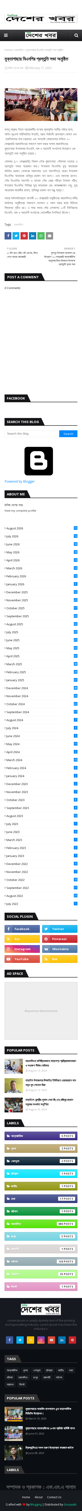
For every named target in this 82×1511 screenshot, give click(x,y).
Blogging (36, 1504)
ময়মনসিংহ (19, 50)
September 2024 (41, 712)
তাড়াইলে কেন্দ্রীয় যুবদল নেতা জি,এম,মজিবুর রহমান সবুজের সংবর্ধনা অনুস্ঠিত (49, 1102)
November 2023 (41, 792)
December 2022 (41, 864)
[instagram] (22, 949)
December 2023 (41, 784)
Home (9, 50)
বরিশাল (37, 1211)
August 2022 (41, 896)
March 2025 (41, 664)
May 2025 (41, 648)
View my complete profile (20, 510)
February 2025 (41, 672)
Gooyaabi (70, 1504)
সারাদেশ (37, 1274)
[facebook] (22, 929)
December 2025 (41, 592)
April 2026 (41, 560)
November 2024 (41, 696)
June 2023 (41, 832)
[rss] (22, 939)
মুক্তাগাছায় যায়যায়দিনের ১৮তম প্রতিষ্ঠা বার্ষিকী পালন (50, 1428)
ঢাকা (37, 1199)
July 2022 (41, 904)
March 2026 (41, 568)
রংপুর (37, 1236)
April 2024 (41, 752)
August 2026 (41, 528)
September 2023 (41, 808)
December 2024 (41, 688)
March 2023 (41, 840)
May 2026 (41, 552)
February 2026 (41, 576)
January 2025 (41, 680)
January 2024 (41, 776)
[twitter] (59, 929)
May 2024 (41, 744)
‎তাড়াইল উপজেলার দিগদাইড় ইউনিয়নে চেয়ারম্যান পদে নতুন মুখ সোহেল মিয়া (51, 1082)
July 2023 (41, 824)
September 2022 (41, 888)
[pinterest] (59, 939)
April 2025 (41, 656)
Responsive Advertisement (41, 1011)
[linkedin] (62, 1340)
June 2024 (41, 736)
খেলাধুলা (37, 1161)
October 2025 (41, 608)
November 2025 (41, 600)
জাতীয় (37, 1186)
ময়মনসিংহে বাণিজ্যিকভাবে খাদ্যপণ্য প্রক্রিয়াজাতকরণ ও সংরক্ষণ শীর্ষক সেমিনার (51, 1063)
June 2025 (41, 640)
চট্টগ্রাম (37, 1174)
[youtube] (22, 959)
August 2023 (41, 816)
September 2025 (41, 616)
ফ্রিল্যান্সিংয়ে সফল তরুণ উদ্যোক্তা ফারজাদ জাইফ (50, 1447)
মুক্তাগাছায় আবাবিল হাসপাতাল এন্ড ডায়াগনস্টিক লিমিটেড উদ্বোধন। (48, 1411)
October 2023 (41, 800)
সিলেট (37, 1287)
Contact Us (54, 1497)
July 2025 (41, 632)
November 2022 (41, 872)
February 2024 (41, 768)
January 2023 (41, 856)
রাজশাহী (37, 1249)
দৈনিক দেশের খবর (15, 68)
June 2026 (41, 544)
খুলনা (37, 1148)
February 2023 (41, 848)
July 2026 (41, 536)
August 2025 (41, 624)
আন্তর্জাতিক (37, 1136)
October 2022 (41, 880)
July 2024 (41, 728)
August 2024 (41, 720)
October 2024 (41, 704)
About (39, 1497)
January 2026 (41, 584)
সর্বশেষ (37, 1261)
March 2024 (41, 760)
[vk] (59, 949)
